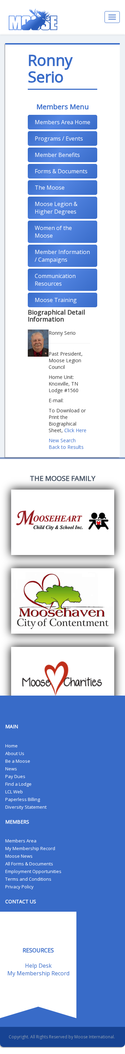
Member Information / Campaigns (62, 255)
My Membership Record (30, 848)
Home (11, 746)
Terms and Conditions (28, 879)
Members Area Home (62, 122)
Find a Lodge (18, 784)
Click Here (75, 430)
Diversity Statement (26, 807)
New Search (62, 440)
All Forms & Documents (29, 864)
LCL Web (14, 791)
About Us (14, 753)
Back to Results (66, 447)
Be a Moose (17, 761)
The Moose (50, 187)
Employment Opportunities (33, 871)
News (11, 769)
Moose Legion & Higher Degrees (56, 207)
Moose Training (56, 300)
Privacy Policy (19, 886)
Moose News (19, 856)
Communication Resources (55, 279)
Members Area (20, 841)
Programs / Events (59, 138)
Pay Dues (15, 776)
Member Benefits (57, 155)
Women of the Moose (53, 231)
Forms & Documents (61, 171)
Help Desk (38, 965)
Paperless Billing (22, 799)
